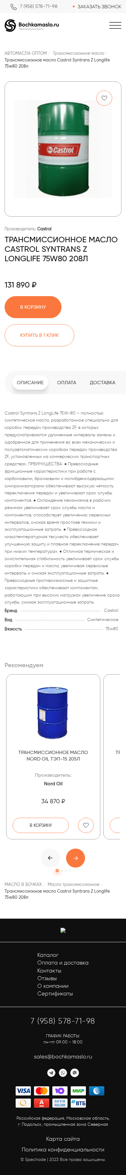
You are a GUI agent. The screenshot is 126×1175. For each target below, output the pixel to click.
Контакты (49, 970)
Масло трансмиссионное (73, 884)
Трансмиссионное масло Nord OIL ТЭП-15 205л (53, 755)
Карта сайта (63, 1139)
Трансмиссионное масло (78, 53)
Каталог (47, 955)
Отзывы (47, 978)
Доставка (102, 382)
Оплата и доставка (63, 962)
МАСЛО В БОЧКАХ (23, 884)
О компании (53, 986)
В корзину (41, 825)
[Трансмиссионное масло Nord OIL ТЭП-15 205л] (53, 712)
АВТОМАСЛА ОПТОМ (26, 53)
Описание (30, 382)
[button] (75, 858)
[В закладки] (104, 98)
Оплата (66, 382)
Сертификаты (55, 993)
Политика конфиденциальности (63, 1149)
